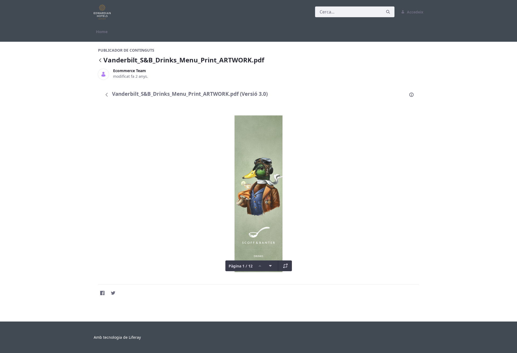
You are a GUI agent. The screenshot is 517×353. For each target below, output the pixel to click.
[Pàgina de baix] (270, 265)
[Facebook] (102, 293)
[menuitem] (102, 31)
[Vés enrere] (100, 60)
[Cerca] (388, 12)
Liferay (135, 337)
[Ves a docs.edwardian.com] (103, 11)
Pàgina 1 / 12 (241, 266)
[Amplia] (285, 265)
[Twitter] (113, 293)
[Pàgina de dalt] (259, 265)
